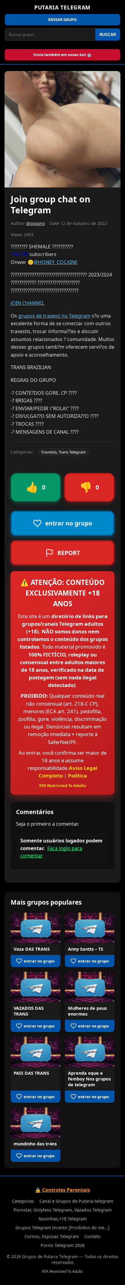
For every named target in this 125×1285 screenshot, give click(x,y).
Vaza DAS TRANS (32, 949)
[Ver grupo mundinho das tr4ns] (35, 1122)
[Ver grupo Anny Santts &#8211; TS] (90, 928)
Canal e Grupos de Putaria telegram (76, 1201)
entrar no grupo (39, 961)
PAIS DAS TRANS (31, 1073)
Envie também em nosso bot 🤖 (62, 54)
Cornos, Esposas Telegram (52, 1236)
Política (77, 775)
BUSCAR (108, 34)
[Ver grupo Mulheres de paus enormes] (90, 987)
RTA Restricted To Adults (62, 785)
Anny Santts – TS (85, 949)
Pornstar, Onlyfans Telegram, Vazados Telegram (63, 1210)
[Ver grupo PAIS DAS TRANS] (35, 1052)
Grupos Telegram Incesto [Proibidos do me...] (62, 1227)
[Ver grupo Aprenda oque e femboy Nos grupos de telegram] (90, 1052)
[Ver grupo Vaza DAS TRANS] (35, 928)
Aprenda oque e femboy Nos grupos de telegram (89, 1078)
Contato (92, 1236)
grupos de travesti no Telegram (54, 315)
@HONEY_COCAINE (56, 262)
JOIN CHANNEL (27, 303)
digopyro (35, 223)
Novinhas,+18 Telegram (63, 1219)
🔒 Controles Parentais (62, 1190)
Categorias (23, 1201)
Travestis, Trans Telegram (63, 452)
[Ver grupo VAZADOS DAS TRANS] (35, 987)
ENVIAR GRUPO (62, 19)
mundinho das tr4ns (35, 1144)
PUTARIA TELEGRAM (62, 7)
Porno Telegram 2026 (63, 1245)
